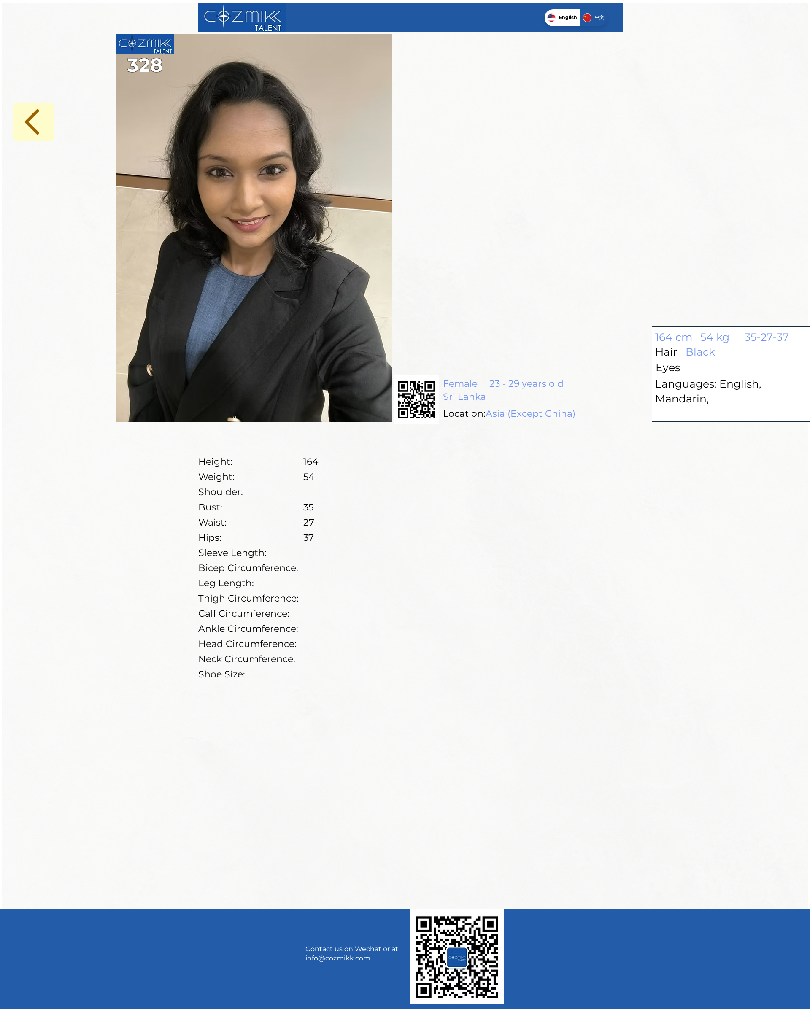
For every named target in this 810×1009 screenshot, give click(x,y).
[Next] (34, 122)
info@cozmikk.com (337, 958)
